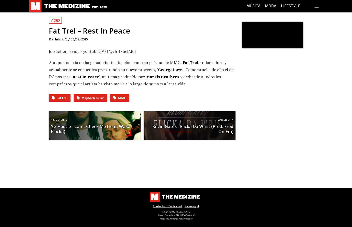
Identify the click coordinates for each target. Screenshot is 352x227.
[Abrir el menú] (316, 6)
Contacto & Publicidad (167, 206)
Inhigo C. (61, 39)
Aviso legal (192, 206)
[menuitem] (253, 6)
